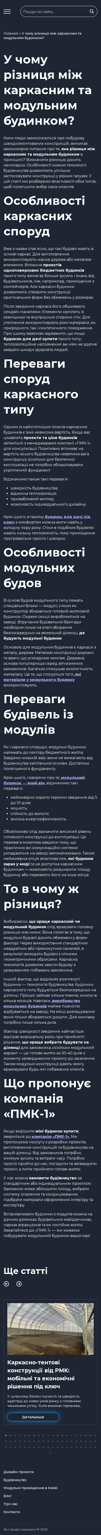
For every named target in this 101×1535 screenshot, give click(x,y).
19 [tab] (90, 1435)
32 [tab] (57, 1441)
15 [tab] (71, 1435)
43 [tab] (15, 1447)
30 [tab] (48, 1441)
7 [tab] (34, 1435)
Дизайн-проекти (19, 1472)
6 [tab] (29, 1435)
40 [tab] (95, 1441)
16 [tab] (76, 1435)
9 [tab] (43, 1435)
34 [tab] (67, 1441)
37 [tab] (81, 1441)
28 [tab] (38, 1441)
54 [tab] (67, 1447)
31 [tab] (52, 1441)
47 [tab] (34, 1447)
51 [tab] (52, 1447)
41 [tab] (6, 1447)
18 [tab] (85, 1435)
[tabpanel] (50, 1362)
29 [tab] (43, 1441)
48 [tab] (38, 1447)
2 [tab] (10, 1435)
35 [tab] (71, 1441)
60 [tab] (95, 1447)
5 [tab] (24, 1435)
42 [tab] (10, 1447)
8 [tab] (38, 1435)
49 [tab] (43, 1447)
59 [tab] (90, 1447)
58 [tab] (85, 1447)
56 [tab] (76, 1447)
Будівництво (15, 1480)
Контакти (12, 1512)
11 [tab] (52, 1435)
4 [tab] (20, 1435)
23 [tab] (15, 1441)
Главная (11, 33)
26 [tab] (29, 1441)
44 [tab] (20, 1447)
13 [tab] (62, 1435)
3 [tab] (15, 1435)
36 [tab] (76, 1441)
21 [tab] (6, 1441)
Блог (8, 1496)
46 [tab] (29, 1447)
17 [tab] (81, 1435)
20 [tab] (95, 1435)
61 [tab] (50, 1453)
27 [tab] (34, 1441)
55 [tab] (71, 1447)
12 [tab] (57, 1435)
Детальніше (33, 1417)
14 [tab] (67, 1435)
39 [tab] (90, 1441)
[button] (7, 11)
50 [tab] (48, 1447)
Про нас (11, 1504)
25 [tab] (24, 1441)
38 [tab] (85, 1441)
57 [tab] (81, 1447)
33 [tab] (62, 1441)
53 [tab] (62, 1447)
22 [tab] (10, 1441)
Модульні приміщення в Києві (31, 1488)
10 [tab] (48, 1435)
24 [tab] (20, 1441)
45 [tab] (24, 1447)
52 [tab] (57, 1447)
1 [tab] (6, 1435)
